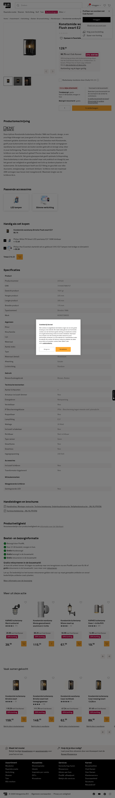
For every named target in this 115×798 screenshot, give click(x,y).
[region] (58, 337)
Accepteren (63, 349)
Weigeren (47, 349)
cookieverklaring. (47, 343)
